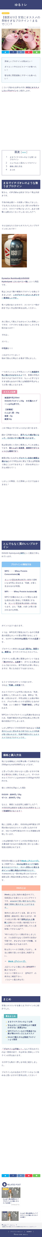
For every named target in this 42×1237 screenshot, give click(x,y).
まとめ (12, 170)
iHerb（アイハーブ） (30, 861)
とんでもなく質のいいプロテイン (23, 163)
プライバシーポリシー (16, 1231)
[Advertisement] (21, 125)
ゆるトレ (21, 4)
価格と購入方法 (16, 166)
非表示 (24, 152)
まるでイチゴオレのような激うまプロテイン (23, 158)
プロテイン (5, 13)
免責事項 (29, 1231)
